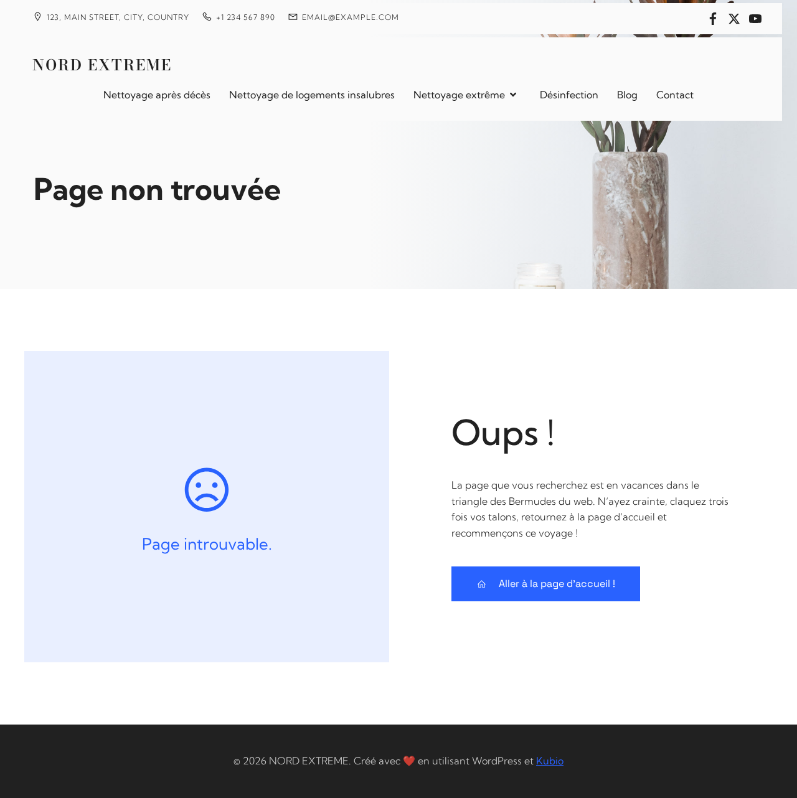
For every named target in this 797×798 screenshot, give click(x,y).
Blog (627, 94)
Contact (675, 94)
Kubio (550, 760)
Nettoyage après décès (156, 94)
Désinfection (569, 94)
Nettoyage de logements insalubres (312, 94)
